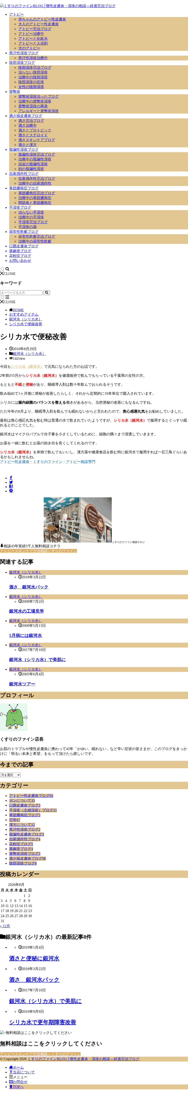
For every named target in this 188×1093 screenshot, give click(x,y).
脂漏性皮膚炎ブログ (26, 834)
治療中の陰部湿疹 (33, 77)
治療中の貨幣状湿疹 (34, 101)
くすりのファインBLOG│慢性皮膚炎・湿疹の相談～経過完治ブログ (83, 1059)
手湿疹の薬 (27, 227)
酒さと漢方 (27, 145)
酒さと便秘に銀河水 (34, 958)
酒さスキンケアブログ (36, 140)
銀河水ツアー (22, 684)
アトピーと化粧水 (33, 38)
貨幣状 (14, 92)
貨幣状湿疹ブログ (24, 854)
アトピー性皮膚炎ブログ (31, 796)
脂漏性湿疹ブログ (24, 149)
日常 (14, 820)
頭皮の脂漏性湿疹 (33, 164)
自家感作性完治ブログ (36, 178)
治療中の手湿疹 (31, 217)
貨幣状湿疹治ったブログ (38, 96)
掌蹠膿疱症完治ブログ (36, 193)
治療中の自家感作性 (34, 183)
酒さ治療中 (27, 125)
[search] (46, 292)
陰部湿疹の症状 (31, 82)
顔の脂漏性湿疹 (31, 169)
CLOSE (10, 274)
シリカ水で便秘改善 (25, 324)
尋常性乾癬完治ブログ (36, 236)
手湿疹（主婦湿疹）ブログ (33, 810)
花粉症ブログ (20, 256)
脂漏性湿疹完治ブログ (36, 154)
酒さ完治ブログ (31, 121)
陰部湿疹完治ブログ (34, 67)
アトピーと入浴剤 (33, 43)
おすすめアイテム (24, 314)
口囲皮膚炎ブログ (24, 246)
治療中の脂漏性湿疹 (34, 159)
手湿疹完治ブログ (33, 222)
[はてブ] (11, 487)
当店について (24, 1072)
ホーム (18, 1067)
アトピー (16, 14)
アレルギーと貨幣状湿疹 (38, 111)
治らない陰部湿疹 (33, 72)
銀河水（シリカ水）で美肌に (37, 659)
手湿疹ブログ (20, 207)
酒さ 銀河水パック (28, 587)
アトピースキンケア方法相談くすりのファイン (38, 551)
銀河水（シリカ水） (25, 319)
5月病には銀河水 (25, 635)
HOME (18, 310)
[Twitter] (11, 482)
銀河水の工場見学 (26, 611)
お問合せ (20, 1082)
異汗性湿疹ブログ (24, 53)
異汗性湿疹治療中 (33, 58)
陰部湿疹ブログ (22, 63)
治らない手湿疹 (31, 212)
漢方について (22, 825)
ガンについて (22, 800)
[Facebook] (11, 478)
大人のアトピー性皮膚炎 (38, 24)
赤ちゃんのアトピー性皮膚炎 (42, 19)
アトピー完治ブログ (34, 29)
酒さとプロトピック (34, 130)
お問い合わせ (20, 261)
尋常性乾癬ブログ (24, 232)
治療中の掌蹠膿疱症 (34, 198)
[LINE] (11, 491)
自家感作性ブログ (24, 174)
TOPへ (18, 1087)
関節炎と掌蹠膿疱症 (34, 203)
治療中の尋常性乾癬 (34, 241)
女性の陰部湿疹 (31, 87)
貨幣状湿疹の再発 (33, 106)
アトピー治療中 (31, 34)
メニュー (20, 1077)
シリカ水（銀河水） (27, 366)
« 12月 (5, 926)
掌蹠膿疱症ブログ (24, 188)
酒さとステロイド (33, 135)
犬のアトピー (29, 48)
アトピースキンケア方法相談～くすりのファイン (40, 1054)
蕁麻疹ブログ (20, 251)
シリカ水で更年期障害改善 (42, 1022)
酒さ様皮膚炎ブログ (25, 116)
